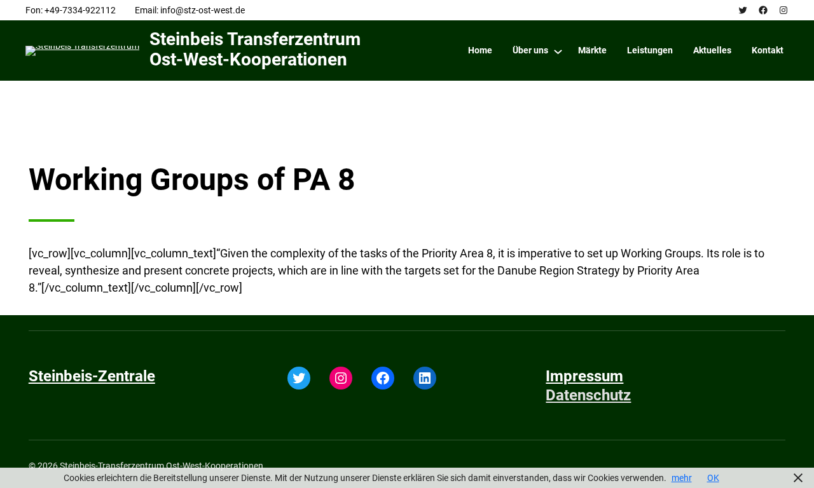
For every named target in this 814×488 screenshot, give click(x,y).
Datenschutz (588, 395)
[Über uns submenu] (558, 51)
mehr (682, 478)
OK (713, 478)
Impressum (584, 376)
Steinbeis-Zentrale (92, 376)
